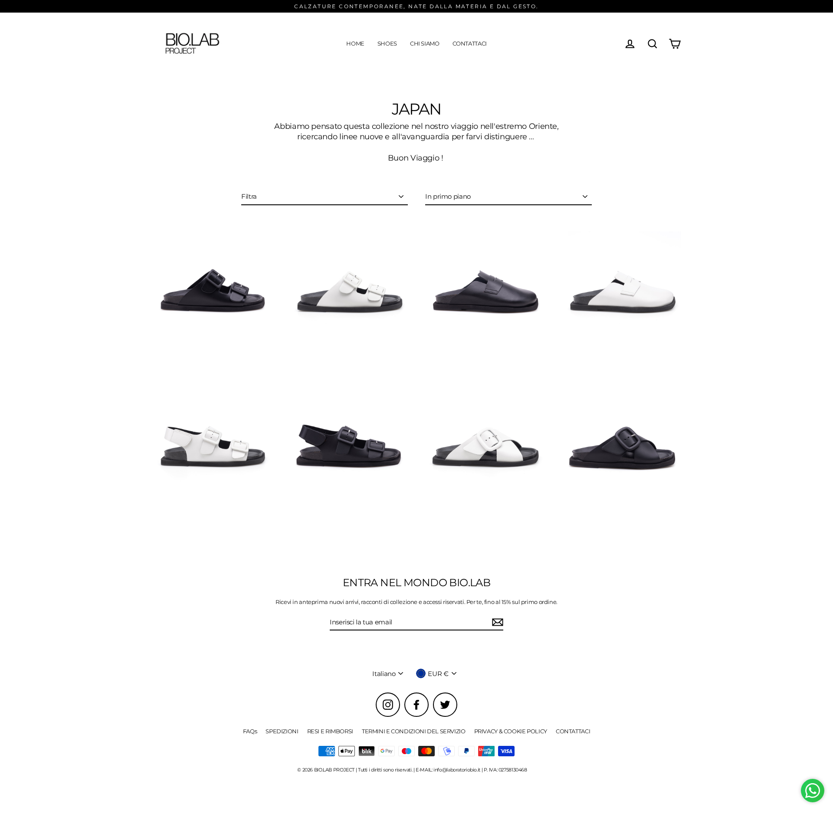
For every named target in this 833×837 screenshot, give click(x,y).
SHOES (387, 43)
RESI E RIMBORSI (330, 731)
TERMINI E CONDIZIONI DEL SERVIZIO (414, 731)
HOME (355, 43)
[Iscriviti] (496, 622)
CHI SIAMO (424, 43)
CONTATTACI (470, 43)
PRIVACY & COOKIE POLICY (510, 731)
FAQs (250, 731)
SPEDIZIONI (282, 731)
